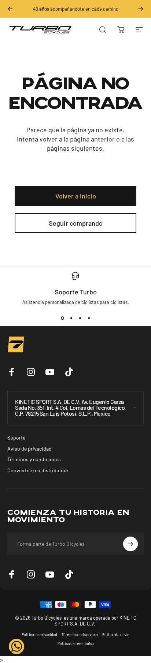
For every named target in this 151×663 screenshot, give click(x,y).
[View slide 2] (71, 318)
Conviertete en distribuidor (38, 470)
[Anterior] (10, 9)
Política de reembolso (76, 643)
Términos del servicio (80, 634)
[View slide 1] (62, 318)
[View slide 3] (80, 318)
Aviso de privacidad (29, 448)
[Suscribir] (130, 544)
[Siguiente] (141, 9)
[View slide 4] (88, 318)
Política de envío (115, 634)
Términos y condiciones (34, 459)
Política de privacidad (39, 634)
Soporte (16, 437)
